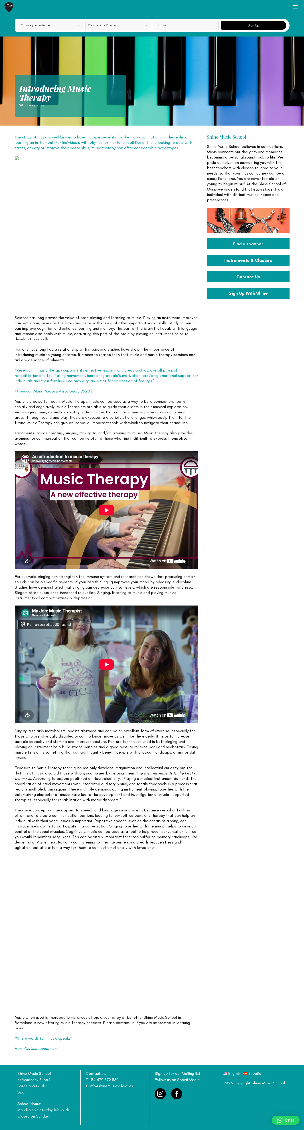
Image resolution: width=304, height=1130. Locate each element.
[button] (286, 1120)
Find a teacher (248, 243)
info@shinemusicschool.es (111, 1085)
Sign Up (253, 25)
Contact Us (248, 276)
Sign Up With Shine (248, 293)
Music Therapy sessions (81, 1022)
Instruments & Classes (248, 260)
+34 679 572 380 (104, 1079)
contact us (125, 1022)
